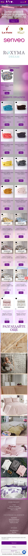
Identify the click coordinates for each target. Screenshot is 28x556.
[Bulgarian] (2, 2)
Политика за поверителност (19, 553)
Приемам (14, 543)
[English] (3, 2)
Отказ (14, 547)
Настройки (14, 550)
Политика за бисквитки (7, 553)
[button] (21, 6)
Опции (7, 93)
